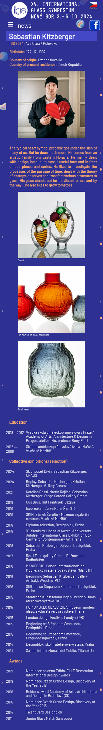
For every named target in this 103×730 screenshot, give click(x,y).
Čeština (93, 8)
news (20, 25)
